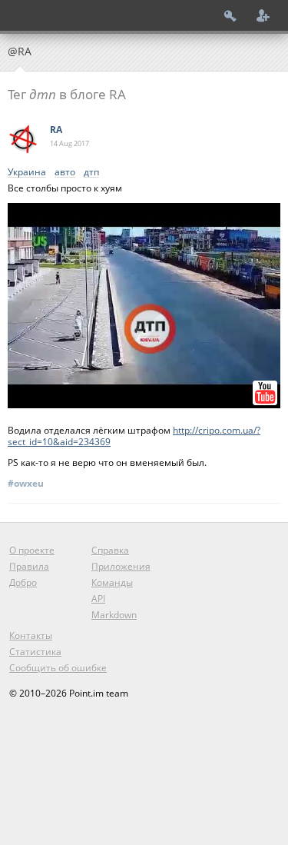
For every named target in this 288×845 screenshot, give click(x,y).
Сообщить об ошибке (58, 668)
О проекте (32, 550)
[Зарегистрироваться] (263, 15)
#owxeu (26, 483)
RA (56, 129)
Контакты (30, 635)
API (98, 598)
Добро (23, 582)
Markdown (114, 614)
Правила (29, 566)
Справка (110, 550)
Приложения (121, 566)
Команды (112, 582)
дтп (91, 173)
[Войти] (230, 15)
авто (65, 173)
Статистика (35, 651)
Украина (27, 173)
